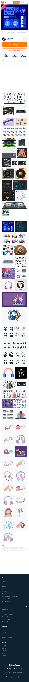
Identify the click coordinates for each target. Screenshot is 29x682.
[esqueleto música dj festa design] (17, 194)
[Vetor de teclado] (8, 134)
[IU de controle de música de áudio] (9, 239)
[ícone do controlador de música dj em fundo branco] (14, 271)
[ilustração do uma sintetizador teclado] (7, 530)
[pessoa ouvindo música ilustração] (8, 608)
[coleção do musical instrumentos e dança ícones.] (8, 363)
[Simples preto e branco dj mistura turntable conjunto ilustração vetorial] (9, 204)
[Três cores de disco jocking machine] (9, 164)
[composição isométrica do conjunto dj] (8, 375)
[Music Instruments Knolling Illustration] (8, 657)
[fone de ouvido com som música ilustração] (8, 595)
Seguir (24, 39)
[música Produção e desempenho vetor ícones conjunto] (7, 386)
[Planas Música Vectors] (8, 143)
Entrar (22, 2)
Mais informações (7, 64)
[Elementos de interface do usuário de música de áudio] (8, 249)
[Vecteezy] (2, 2)
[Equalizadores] (9, 184)
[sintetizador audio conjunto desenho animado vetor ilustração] (8, 571)
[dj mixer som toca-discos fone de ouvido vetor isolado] (20, 226)
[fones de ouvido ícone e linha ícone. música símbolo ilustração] (14, 446)
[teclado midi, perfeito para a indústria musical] (5, 278)
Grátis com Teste (14, 44)
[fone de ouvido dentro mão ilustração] (8, 620)
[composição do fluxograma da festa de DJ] (7, 550)
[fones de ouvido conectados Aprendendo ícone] (8, 496)
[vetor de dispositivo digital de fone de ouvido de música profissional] (14, 429)
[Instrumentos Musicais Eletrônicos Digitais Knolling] (8, 292)
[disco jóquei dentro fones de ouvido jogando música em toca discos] (8, 339)
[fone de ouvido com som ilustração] (8, 632)
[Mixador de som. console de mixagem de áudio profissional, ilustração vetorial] (7, 174)
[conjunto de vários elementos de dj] (7, 328)
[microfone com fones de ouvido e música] (9, 520)
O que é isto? (15, 60)
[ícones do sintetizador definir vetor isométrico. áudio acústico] (14, 153)
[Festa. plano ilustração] (14, 412)
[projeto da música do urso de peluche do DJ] (7, 194)
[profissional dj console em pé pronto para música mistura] (8, 351)
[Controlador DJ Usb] (14, 98)
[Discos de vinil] (8, 215)
